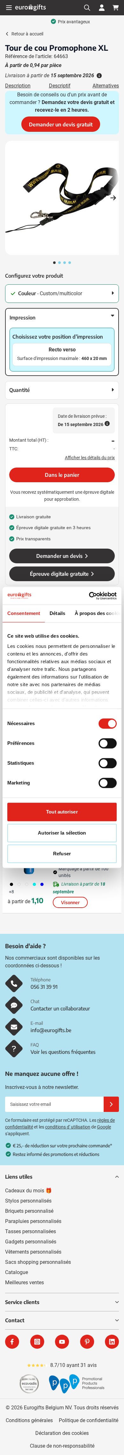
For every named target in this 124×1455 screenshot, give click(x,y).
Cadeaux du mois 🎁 (28, 1191)
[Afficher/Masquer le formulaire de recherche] (87, 7)
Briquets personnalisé (29, 1211)
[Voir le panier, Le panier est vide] (116, 7)
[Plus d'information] (98, 75)
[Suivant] (113, 198)
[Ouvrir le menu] (9, 7)
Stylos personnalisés (28, 1201)
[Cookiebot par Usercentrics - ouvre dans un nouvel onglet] (89, 596)
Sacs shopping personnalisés (38, 1262)
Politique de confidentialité (88, 1420)
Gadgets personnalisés (30, 1242)
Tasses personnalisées (30, 1231)
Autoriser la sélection (62, 833)
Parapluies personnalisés (33, 1221)
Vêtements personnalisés (33, 1252)
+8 (11, 891)
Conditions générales (29, 1420)
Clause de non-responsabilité (62, 1446)
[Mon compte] (102, 7)
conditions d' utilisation (67, 1126)
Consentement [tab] (23, 613)
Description (18, 86)
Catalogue (16, 1272)
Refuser (62, 853)
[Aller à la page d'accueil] (30, 7)
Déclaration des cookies (62, 1433)
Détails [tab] (57, 613)
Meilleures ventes (24, 1282)
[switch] (108, 743)
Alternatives (106, 86)
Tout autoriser (62, 811)
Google (104, 1126)
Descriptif (60, 86)
